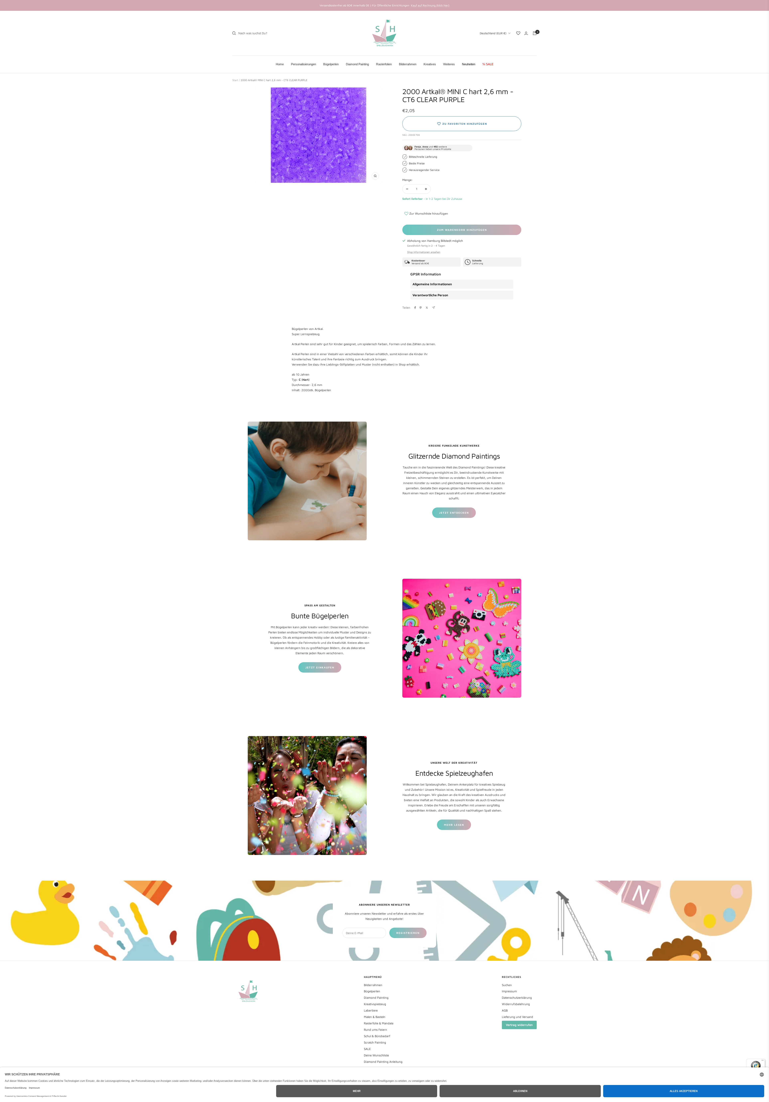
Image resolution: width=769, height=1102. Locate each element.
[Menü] (762, 1061)
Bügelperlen (372, 991)
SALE (367, 1049)
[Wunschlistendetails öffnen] (518, 33)
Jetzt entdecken (454, 512)
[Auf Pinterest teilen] (421, 307)
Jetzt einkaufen (319, 667)
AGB (505, 1010)
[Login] (526, 33)
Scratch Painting (375, 1042)
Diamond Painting (376, 997)
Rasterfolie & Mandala (378, 1023)
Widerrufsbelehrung (516, 1004)
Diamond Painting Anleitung (383, 1061)
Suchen (507, 985)
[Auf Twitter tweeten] (427, 307)
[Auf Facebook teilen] (415, 307)
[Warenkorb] (535, 33)
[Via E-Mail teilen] (433, 307)
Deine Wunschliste (376, 1055)
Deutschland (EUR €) (493, 33)
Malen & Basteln (374, 1017)
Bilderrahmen (373, 985)
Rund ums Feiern (375, 1029)
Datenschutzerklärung (517, 997)
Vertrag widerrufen (519, 1025)
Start (235, 80)
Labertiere (371, 1010)
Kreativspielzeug (375, 1004)
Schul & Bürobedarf (377, 1036)
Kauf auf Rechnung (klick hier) (430, 5)
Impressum (509, 991)
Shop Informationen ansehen (423, 252)
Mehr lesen (454, 824)
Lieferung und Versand (517, 1017)
